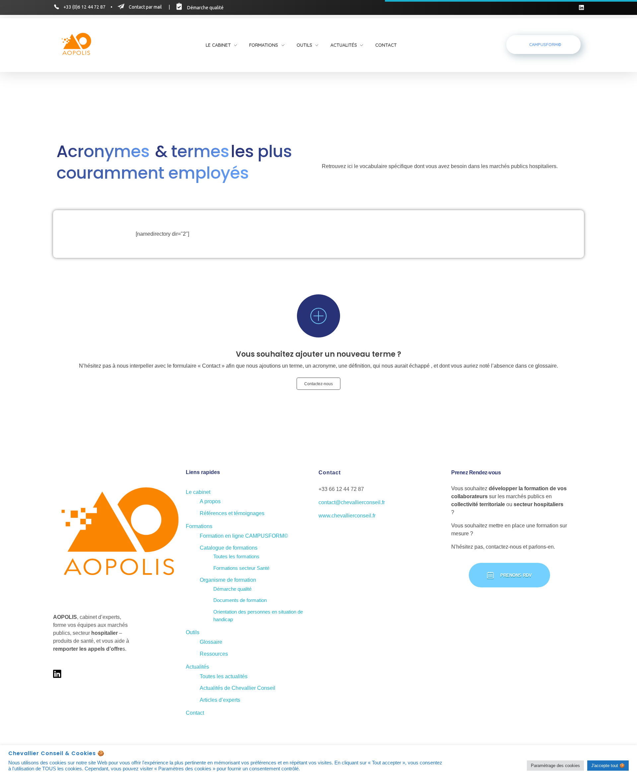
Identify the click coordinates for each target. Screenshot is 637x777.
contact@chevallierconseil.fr (351, 502)
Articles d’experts (220, 700)
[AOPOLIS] (76, 44)
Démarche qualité (232, 589)
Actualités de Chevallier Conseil (237, 688)
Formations (199, 526)
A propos (210, 501)
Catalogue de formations (228, 548)
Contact (195, 713)
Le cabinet (198, 492)
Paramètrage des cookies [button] (555, 765)
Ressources (214, 654)
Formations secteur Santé (241, 568)
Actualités (197, 667)
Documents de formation (240, 600)
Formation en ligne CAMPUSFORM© (244, 536)
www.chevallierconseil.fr (347, 515)
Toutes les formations (236, 556)
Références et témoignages (232, 513)
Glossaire (211, 642)
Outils (192, 632)
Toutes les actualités (224, 676)
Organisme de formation (228, 580)
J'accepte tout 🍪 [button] (608, 765)
